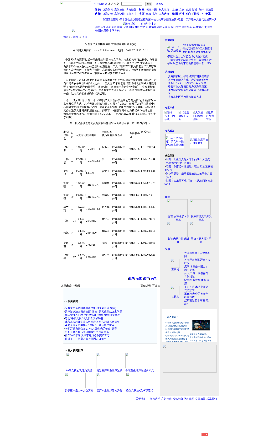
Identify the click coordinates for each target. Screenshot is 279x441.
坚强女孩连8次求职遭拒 (139, 390)
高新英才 (132, 13)
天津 (125, 27)
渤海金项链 (163, 27)
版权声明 (155, 398)
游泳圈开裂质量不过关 (109, 370)
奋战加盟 (200, 398)
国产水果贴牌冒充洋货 (109, 390)
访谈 (167, 249)
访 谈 (98, 13)
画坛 (148, 13)
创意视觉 (169, 130)
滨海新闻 (108, 9)
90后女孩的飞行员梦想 (79, 370)
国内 (119, 27)
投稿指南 (178, 398)
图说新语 (103, 30)
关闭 (153, 278)
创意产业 (169, 107)
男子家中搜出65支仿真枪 (79, 390)
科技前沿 (198, 27)
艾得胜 (175, 296)
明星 (167, 197)
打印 (146, 278)
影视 (195, 9)
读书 (201, 9)
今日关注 (176, 27)
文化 (181, 9)
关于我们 (141, 398)
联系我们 (212, 398)
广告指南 (166, 398)
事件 (202, 13)
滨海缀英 (131, 9)
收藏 (139, 278)
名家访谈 (164, 13)
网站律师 (189, 398)
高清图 (209, 9)
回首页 (160, 3)
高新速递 (119, 9)
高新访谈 (119, 13)
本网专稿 (114, 30)
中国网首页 (100, 3)
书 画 (142, 13)
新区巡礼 (151, 27)
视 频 (196, 13)
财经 (137, 27)
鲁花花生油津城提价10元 (139, 370)
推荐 (131, 278)
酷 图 (175, 13)
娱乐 (188, 9)
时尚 (188, 13)
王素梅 (175, 269)
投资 (142, 27)
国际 (131, 27)
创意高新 (164, 9)
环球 (181, 13)
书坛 (154, 13)
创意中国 (151, 9)
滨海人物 (108, 13)
